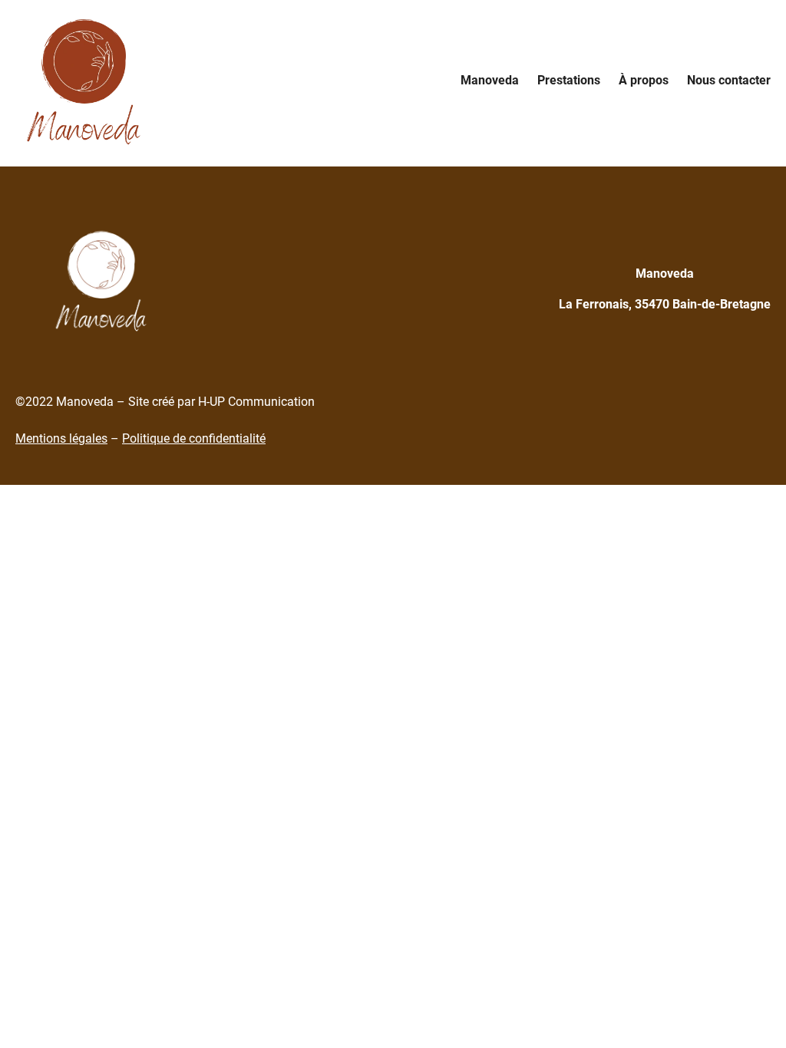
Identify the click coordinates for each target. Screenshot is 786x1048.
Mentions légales (61, 438)
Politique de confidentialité (194, 438)
